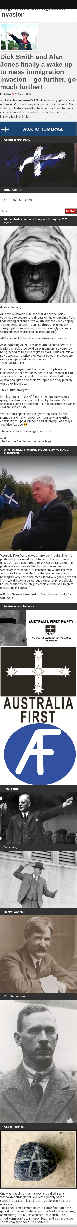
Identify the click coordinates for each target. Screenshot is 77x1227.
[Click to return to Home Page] (38, 129)
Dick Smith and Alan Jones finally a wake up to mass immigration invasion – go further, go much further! (38, 71)
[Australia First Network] (38, 628)
